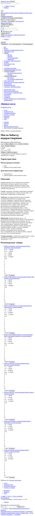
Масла (6, 53)
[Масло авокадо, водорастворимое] (14, 392)
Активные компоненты (10, 76)
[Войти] (2, 11)
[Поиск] (19, 3)
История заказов (14, 13)
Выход (3, 14)
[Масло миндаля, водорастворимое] (15, 363)
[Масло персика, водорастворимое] (14, 450)
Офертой (3, 510)
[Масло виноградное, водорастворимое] (16, 305)
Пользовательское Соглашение (10, 511)
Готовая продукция (27, 44)
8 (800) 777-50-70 (6, 36)
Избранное (22, 13)
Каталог (3, 42)
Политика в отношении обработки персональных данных (17, 512)
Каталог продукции (15, 480)
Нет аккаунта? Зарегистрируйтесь (15, 35)
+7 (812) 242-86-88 (17, 496)
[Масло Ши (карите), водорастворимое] (16, 277)
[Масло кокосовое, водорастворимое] (15, 246)
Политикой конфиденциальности (19, 508)
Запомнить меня (7, 31)
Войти (2, 35)
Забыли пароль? (5, 33)
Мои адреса (28, 13)
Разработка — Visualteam (13, 514)
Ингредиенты (4, 44)
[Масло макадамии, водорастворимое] (15, 421)
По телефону (11, 21)
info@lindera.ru (5, 498)
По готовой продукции (15, 44)
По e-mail (3, 21)
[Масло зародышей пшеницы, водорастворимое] (18, 334)
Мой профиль (5, 13)
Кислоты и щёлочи (9, 71)
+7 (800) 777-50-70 (9, 6)
